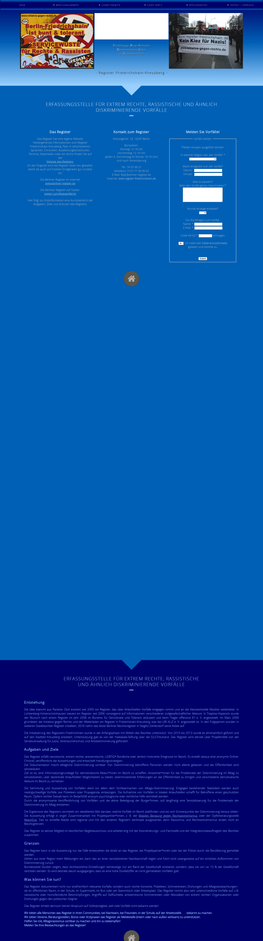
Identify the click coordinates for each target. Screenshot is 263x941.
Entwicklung (143, 16)
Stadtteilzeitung (103, 25)
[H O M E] (131, 278)
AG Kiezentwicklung (105, 34)
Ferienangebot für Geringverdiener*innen (195, 22)
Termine (183, 16)
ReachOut (30, 820)
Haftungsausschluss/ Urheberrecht (237, 18)
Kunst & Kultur (102, 20)
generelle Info (101, 38)
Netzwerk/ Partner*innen (153, 34)
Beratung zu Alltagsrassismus (59, 28)
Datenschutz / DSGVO (237, 23)
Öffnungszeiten (189, 11)
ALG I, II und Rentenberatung (58, 21)
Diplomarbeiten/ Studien (152, 25)
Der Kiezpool (100, 29)
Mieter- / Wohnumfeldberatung (63, 13)
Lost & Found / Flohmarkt (188, 30)
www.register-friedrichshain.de (137, 178)
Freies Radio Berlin (104, 16)
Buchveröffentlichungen (153, 29)
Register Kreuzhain (104, 11)
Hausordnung (231, 28)
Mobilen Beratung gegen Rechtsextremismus (168, 816)
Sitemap (226, 32)
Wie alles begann (146, 11)
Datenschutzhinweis (214, 243)
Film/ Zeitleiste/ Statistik (152, 20)
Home (22, 5)
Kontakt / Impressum (236, 11)
